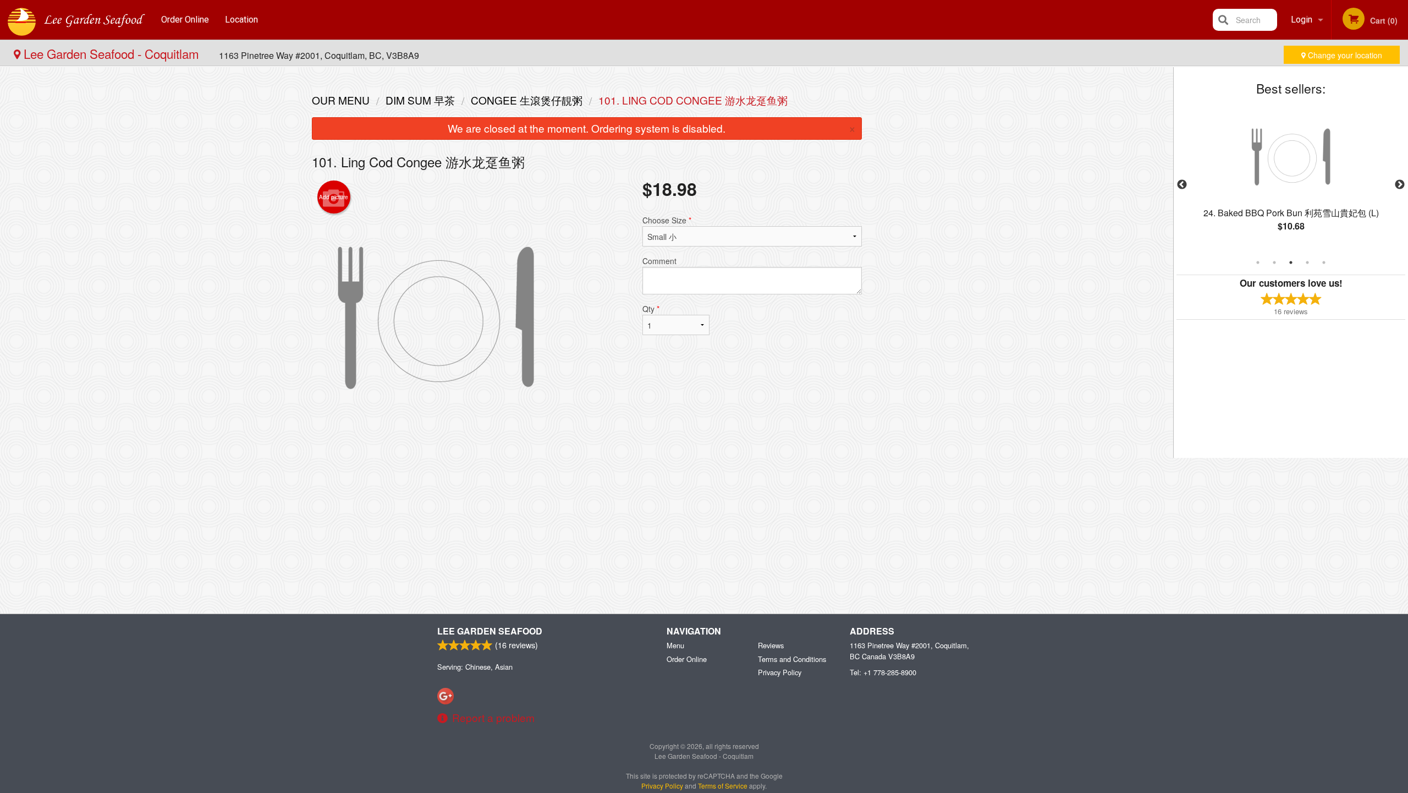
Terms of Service (722, 785)
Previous (1181, 184)
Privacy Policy (779, 672)
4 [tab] (1307, 262)
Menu (675, 645)
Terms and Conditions (792, 659)
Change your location (1344, 55)
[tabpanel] (1290, 178)
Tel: (883, 672)
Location (241, 19)
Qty (650, 308)
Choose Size (666, 220)
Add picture (333, 197)
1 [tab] (1257, 262)
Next (1399, 184)
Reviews (771, 645)
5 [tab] (1323, 262)
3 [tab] (1290, 262)
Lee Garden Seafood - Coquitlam (111, 53)
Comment (659, 260)
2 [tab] (1274, 262)
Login (1301, 19)
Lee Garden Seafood (489, 631)
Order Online (185, 19)
